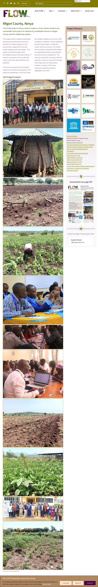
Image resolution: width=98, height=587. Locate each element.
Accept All (90, 583)
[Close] (96, 577)
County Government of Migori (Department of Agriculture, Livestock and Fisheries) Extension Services (81, 168)
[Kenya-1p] (81, 185)
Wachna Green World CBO (75, 142)
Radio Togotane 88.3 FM (74, 160)
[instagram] (7, 3)
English (79, 1)
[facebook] (4, 3)
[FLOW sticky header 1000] (17, 10)
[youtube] (11, 3)
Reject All (78, 583)
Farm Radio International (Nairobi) (77, 153)
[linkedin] (14, 3)
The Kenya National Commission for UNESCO (81, 145)
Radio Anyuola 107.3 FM (74, 162)
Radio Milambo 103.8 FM (74, 157)
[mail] (18, 3)
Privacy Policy (46, 584)
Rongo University (72, 136)
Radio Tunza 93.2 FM (73, 155)
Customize (66, 583)
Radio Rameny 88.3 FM (74, 164)
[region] (49, 581)
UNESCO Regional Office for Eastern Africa (80, 147)
